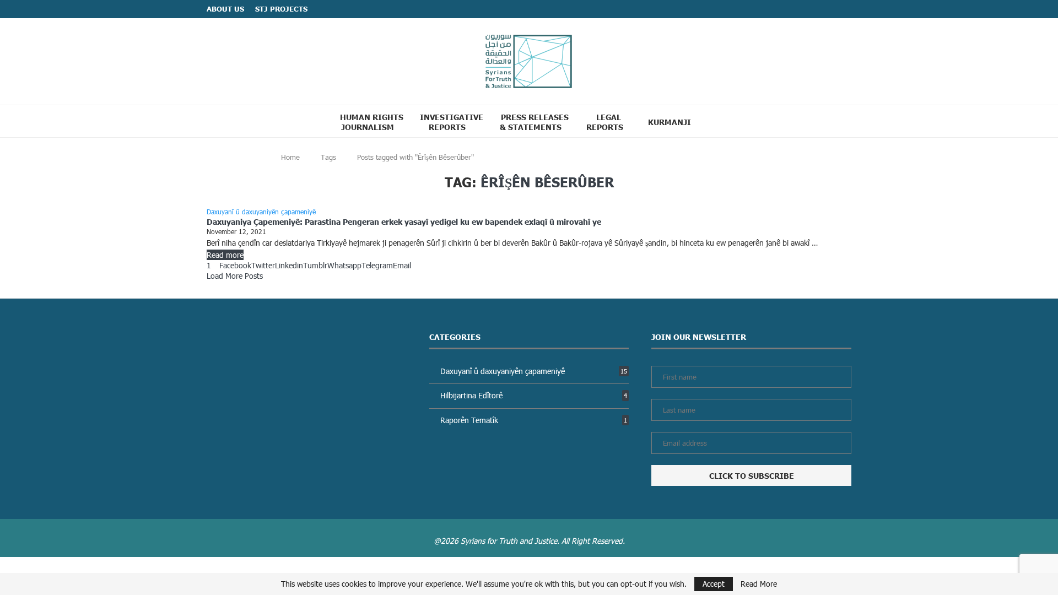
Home (290, 157)
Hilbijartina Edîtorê (534, 395)
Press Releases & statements (534, 122)
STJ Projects (281, 8)
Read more (225, 255)
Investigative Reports (451, 122)
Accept (714, 583)
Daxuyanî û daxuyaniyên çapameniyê (534, 371)
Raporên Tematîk (534, 420)
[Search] (721, 121)
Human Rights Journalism (371, 122)
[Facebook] (826, 9)
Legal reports (604, 122)
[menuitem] (674, 121)
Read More (759, 584)
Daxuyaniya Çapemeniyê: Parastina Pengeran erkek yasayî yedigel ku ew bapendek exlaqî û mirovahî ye (404, 221)
